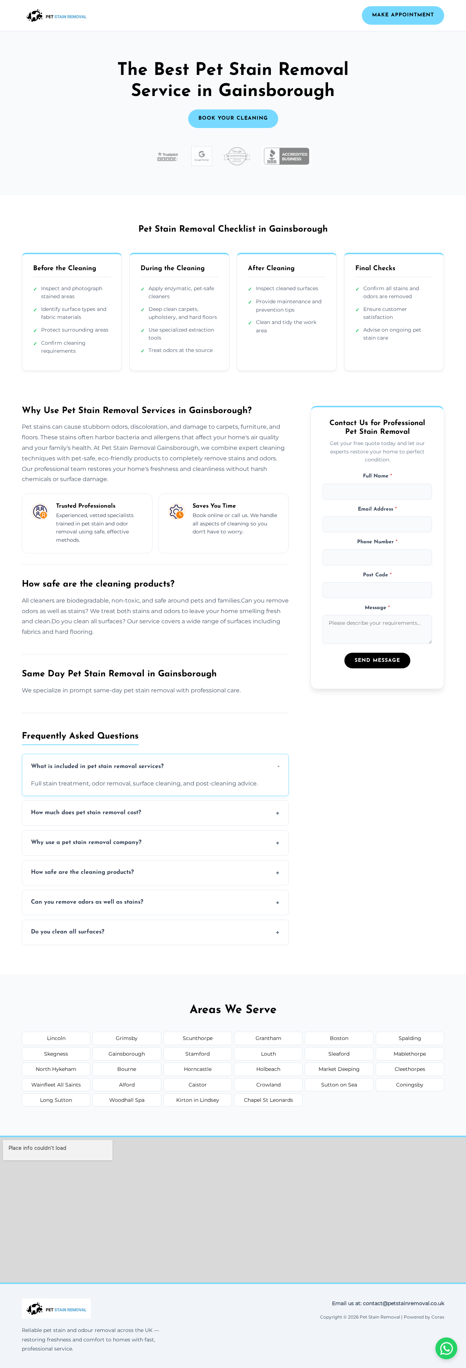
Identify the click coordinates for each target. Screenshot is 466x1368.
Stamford (197, 1054)
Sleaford (339, 1054)
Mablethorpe (410, 1054)
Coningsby (409, 1084)
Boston (339, 1038)
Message (377, 607)
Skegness (56, 1054)
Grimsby (127, 1038)
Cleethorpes (410, 1069)
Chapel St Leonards (268, 1100)
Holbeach (268, 1069)
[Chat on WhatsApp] (446, 1348)
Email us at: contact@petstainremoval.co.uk (388, 1303)
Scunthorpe (198, 1038)
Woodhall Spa (127, 1100)
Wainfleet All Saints (56, 1084)
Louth (268, 1054)
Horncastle (198, 1069)
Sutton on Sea (339, 1084)
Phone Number (377, 542)
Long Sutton (56, 1100)
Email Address (377, 509)
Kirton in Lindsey (197, 1100)
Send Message (377, 660)
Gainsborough (126, 1054)
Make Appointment (403, 15)
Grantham (268, 1038)
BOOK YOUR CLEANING (233, 118)
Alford (127, 1084)
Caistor (198, 1084)
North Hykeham (56, 1069)
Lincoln (56, 1038)
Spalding (410, 1038)
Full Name (377, 476)
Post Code (377, 574)
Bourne (126, 1069)
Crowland (268, 1084)
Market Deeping (339, 1069)
